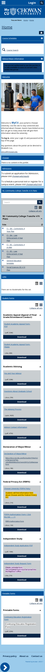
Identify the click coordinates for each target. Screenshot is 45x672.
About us (24, 656)
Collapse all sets (35, 211)
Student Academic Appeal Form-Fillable (17, 345)
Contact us (36, 656)
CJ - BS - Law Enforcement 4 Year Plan (15, 254)
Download (29, 337)
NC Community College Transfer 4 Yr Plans (19, 190)
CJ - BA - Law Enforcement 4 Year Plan (15, 238)
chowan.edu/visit (34, 184)
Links (4, 277)
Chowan (5, 158)
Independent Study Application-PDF (18, 545)
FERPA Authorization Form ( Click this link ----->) (17, 515)
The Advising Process (12, 409)
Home (26, 20)
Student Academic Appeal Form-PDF (17, 325)
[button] (39, 202)
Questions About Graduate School (18, 391)
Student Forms (8, 298)
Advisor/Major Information (13, 58)
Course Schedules (9, 38)
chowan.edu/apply (20, 176)
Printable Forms (8, 593)
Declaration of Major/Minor (15, 453)
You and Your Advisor (13, 373)
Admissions (7, 168)
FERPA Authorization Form (15, 521)
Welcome (6, 77)
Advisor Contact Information (15, 427)
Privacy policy (9, 656)
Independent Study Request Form (17, 563)
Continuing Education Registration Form (18, 618)
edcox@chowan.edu (9, 152)
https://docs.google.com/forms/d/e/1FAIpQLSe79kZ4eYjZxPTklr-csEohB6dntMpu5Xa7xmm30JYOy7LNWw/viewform (22, 461)
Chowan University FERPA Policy (17, 488)
